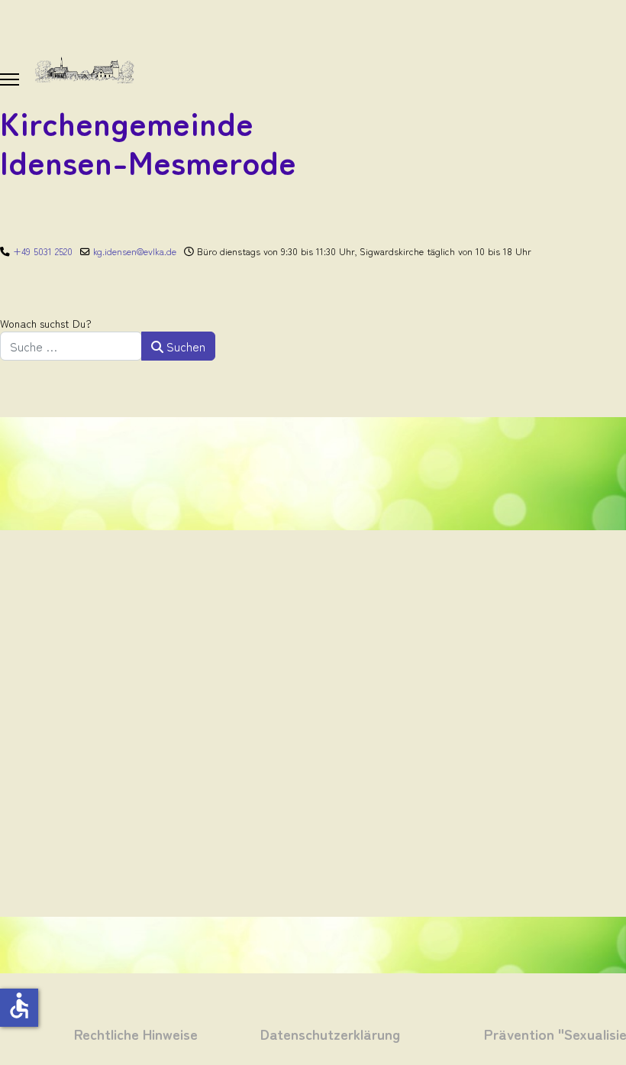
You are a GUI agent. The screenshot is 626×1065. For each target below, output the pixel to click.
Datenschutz (300, 1033)
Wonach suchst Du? (46, 323)
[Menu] (9, 79)
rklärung (370, 1033)
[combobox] (71, 346)
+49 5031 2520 (43, 251)
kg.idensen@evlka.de (134, 251)
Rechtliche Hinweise (136, 1033)
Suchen (184, 346)
